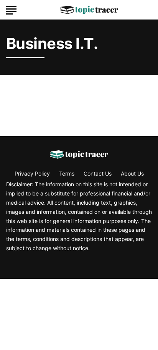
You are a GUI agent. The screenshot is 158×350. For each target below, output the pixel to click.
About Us (132, 173)
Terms (66, 173)
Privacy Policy (32, 173)
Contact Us (98, 173)
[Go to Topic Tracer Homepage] (89, 10)
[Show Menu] (11, 9)
